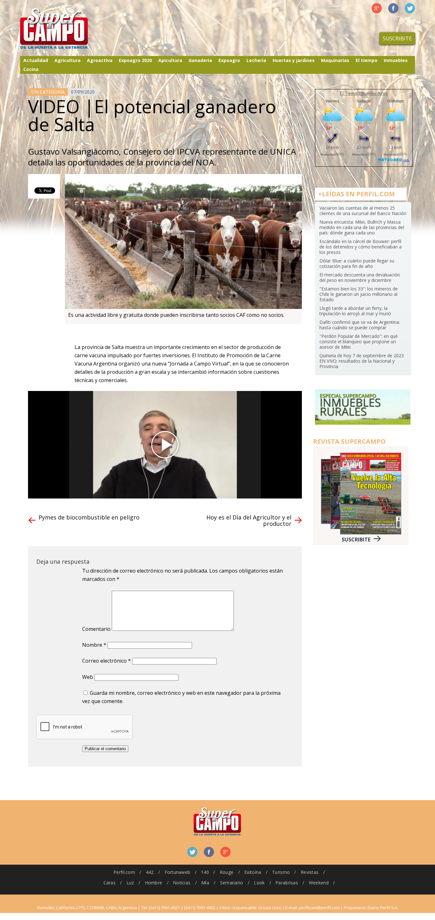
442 (150, 872)
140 (205, 872)
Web (87, 676)
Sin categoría (48, 92)
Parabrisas (286, 883)
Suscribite (397, 38)
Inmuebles (396, 60)
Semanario (231, 883)
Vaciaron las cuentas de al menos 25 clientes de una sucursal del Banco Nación (362, 210)
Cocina (31, 69)
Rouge (226, 872)
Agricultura (67, 60)
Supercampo (67, 28)
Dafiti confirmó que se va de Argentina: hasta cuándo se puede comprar (359, 325)
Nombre (94, 644)
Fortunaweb (177, 872)
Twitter (410, 8)
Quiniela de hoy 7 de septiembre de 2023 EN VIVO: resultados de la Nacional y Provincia (361, 360)
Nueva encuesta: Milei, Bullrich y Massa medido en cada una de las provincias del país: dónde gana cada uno (361, 227)
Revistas (309, 872)
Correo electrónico (106, 660)
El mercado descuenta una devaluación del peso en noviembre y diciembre (359, 277)
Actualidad (35, 60)
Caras (109, 883)
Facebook (393, 8)
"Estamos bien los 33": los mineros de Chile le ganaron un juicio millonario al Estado (358, 294)
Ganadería (200, 60)
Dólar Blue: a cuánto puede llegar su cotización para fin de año (356, 263)
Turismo (281, 872)
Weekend (319, 883)
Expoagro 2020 (135, 60)
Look (259, 883)
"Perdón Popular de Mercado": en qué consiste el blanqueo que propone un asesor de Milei (358, 341)
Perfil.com (124, 872)
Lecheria (256, 60)
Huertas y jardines (294, 60)
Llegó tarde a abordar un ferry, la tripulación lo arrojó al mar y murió (355, 311)
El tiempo (366, 60)
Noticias (181, 883)
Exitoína (252, 872)
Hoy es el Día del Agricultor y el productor (248, 520)
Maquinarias (335, 60)
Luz (130, 883)
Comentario (96, 628)
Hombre (153, 883)
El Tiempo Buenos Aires (364, 93)
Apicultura (170, 60)
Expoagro (229, 60)
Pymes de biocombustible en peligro (89, 517)
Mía (205, 883)
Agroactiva (99, 60)
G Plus (377, 8)
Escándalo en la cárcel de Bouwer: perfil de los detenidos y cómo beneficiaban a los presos (360, 246)
